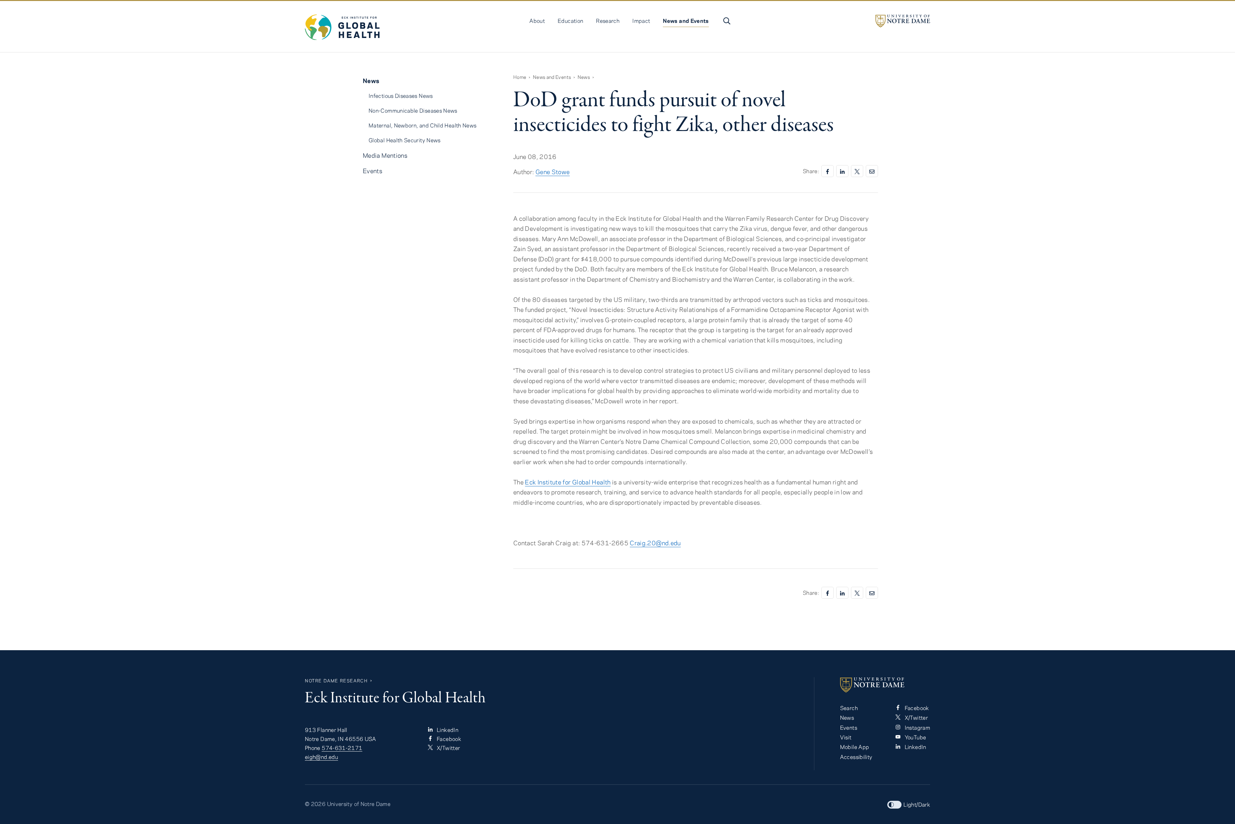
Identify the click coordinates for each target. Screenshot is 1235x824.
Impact (641, 20)
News (584, 77)
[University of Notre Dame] (902, 21)
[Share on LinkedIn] (842, 171)
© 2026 (315, 803)
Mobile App (854, 746)
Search (849, 707)
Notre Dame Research (336, 681)
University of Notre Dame (359, 803)
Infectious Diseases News (401, 95)
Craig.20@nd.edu (655, 543)
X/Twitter (447, 747)
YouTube (914, 737)
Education (570, 20)
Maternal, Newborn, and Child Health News (422, 125)
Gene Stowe (552, 172)
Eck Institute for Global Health (567, 482)
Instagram (916, 727)
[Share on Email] (872, 171)
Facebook (448, 738)
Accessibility (856, 756)
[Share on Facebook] (827, 171)
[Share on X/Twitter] (857, 171)
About (537, 20)
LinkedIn (446, 729)
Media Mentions (385, 155)
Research (607, 20)
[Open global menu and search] (726, 21)
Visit (846, 737)
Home (519, 77)
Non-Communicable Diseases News (413, 110)
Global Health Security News (405, 140)
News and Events (686, 20)
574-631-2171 (342, 747)
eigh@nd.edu (321, 756)
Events (372, 171)
